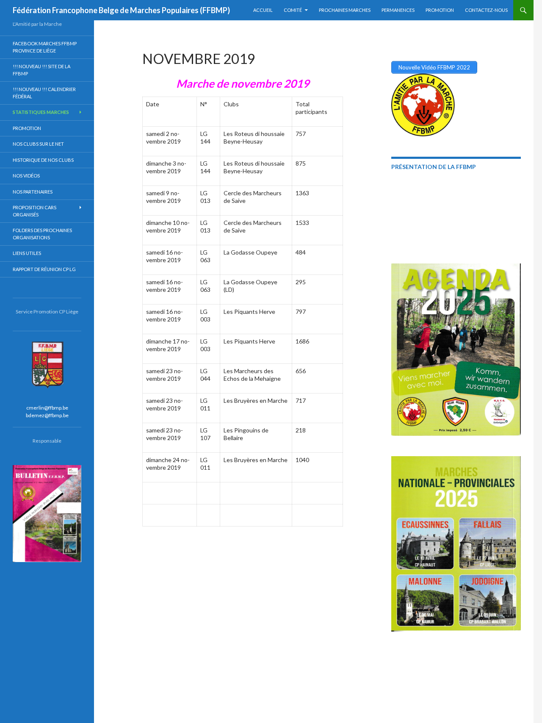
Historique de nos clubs (43, 160)
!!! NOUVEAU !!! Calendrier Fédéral (44, 92)
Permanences (398, 10)
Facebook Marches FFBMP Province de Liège (45, 47)
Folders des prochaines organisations (42, 233)
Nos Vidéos (26, 175)
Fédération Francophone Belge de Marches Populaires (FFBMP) (121, 10)
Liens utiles (27, 253)
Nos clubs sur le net (38, 144)
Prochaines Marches (345, 10)
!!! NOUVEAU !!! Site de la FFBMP (41, 70)
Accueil (263, 10)
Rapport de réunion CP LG (44, 269)
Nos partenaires (33, 191)
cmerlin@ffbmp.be (47, 407)
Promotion (440, 10)
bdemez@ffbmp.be (47, 415)
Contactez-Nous (486, 10)
